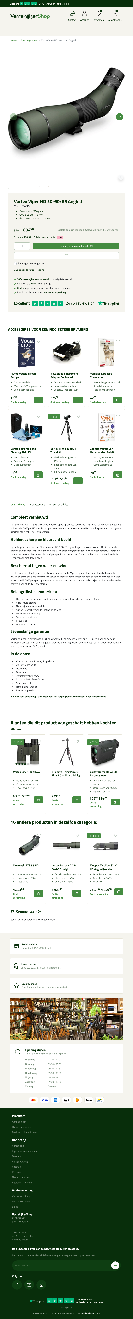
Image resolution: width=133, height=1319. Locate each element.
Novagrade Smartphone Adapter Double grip (64, 375)
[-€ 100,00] (28, 751)
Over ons (16, 1156)
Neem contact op (21, 1177)
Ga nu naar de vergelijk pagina (29, 270)
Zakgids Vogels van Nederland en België (102, 450)
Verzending (18, 1146)
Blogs (15, 1206)
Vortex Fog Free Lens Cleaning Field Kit (23, 450)
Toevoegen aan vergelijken (31, 263)
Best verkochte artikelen (24, 1132)
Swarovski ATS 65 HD (26, 865)
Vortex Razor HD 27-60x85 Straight (64, 867)
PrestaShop (66, 1307)
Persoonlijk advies (21, 1201)
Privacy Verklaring (41, 1313)
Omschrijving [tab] (18, 504)
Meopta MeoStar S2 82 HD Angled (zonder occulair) (104, 869)
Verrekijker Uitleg (21, 1196)
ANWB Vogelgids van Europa (23, 375)
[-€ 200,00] (105, 845)
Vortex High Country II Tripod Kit (63, 450)
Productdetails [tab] (37, 504)
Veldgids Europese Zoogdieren (101, 375)
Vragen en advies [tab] (58, 504)
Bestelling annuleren (22, 1182)
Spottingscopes (29, 40)
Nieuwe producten (21, 1127)
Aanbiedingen (19, 1121)
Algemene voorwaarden (24, 1151)
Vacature (17, 1167)
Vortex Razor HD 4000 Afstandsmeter (103, 774)
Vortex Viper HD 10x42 (27, 772)
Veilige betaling (20, 1161)
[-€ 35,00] (105, 751)
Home (14, 40)
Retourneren (18, 1172)
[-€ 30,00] (66, 427)
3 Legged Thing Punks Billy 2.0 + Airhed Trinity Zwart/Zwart (66, 775)
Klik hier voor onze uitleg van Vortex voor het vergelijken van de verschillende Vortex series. (59, 696)
